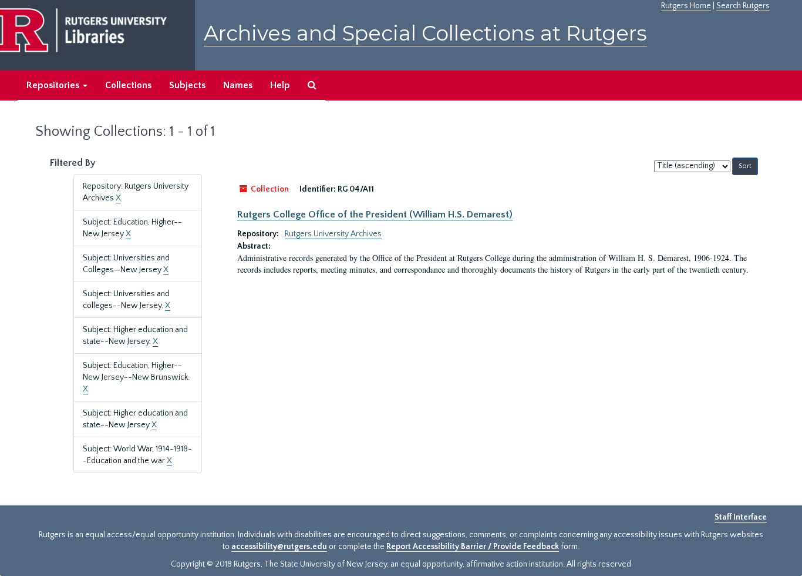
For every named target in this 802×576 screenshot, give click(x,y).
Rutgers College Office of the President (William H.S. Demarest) (375, 214)
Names (237, 85)
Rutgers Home (686, 6)
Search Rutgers (743, 6)
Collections (128, 85)
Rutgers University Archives (333, 234)
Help (280, 85)
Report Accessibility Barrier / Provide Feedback (472, 546)
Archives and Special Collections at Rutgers (425, 33)
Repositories (54, 85)
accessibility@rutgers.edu (279, 546)
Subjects (187, 85)
